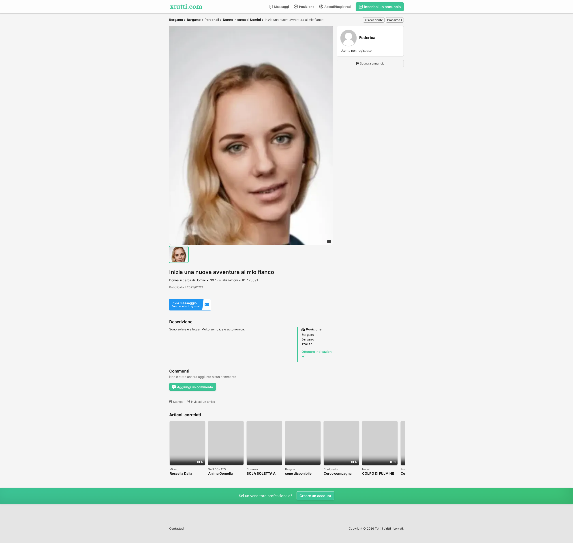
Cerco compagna (338, 474)
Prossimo (394, 20)
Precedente (374, 20)
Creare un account (315, 495)
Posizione (306, 7)
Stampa (177, 401)
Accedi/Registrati (337, 7)
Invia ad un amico (202, 401)
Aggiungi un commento (195, 387)
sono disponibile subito (298, 474)
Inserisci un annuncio (382, 6)
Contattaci (176, 528)
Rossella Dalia (181, 474)
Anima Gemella (220, 474)
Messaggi (281, 7)
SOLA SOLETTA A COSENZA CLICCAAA (264, 474)
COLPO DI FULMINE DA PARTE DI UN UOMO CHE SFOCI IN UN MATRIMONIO (379, 474)
